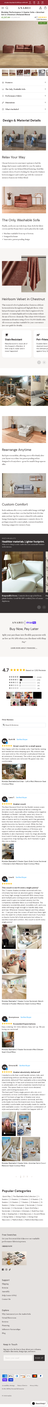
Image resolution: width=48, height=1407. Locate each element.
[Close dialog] (45, 692)
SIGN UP (12, 709)
